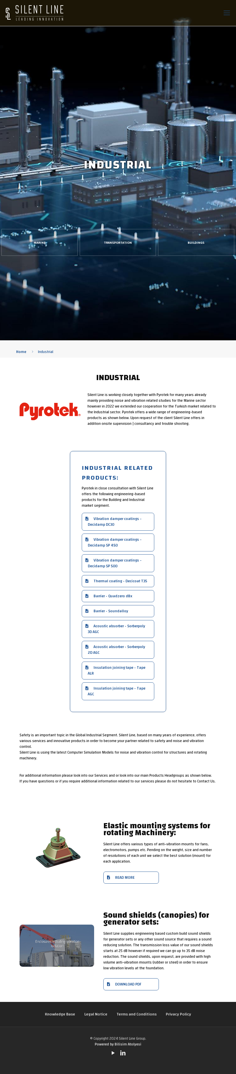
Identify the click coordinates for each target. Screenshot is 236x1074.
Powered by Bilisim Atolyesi (118, 1044)
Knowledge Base (60, 1014)
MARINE (39, 242)
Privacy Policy (178, 1014)
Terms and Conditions (137, 1014)
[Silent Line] (34, 13)
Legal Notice (95, 1014)
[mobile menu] (227, 13)
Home (21, 351)
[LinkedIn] (123, 1054)
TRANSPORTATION (118, 242)
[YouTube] (113, 1054)
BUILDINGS (196, 242)
